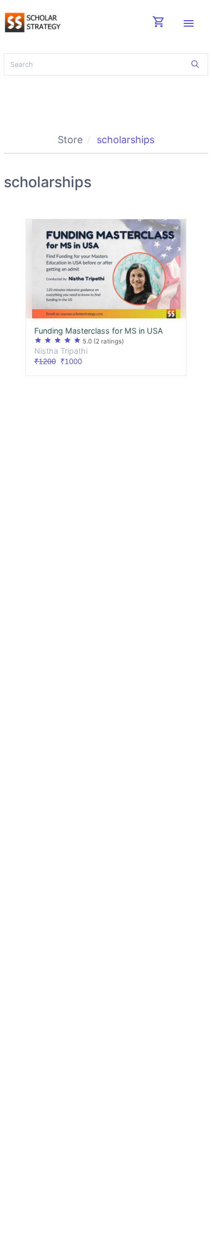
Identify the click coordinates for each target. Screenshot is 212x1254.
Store (70, 139)
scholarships (125, 139)
